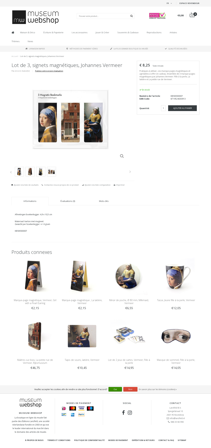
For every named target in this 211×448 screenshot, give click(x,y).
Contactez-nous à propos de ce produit (61, 185)
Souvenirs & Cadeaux (127, 32)
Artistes (173, 32)
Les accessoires (79, 32)
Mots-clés (104, 201)
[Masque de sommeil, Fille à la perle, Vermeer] (176, 335)
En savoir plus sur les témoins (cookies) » (158, 389)
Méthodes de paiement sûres (84, 48)
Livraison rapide (37, 48)
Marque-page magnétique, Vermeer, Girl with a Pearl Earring (35, 302)
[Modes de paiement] (64, 408)
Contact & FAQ (166, 440)
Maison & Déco (27, 32)
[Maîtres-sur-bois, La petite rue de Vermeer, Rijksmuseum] (35, 335)
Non (130, 389)
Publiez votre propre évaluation (49, 71)
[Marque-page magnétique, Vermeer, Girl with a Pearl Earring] (35, 276)
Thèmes (15, 41)
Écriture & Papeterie (53, 32)
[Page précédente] (11, 172)
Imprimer (120, 185)
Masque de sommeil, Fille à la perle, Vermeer (176, 361)
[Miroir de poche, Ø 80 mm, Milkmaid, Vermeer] (129, 276)
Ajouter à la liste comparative (97, 185)
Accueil (15, 56)
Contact (175, 403)
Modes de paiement (118, 440)
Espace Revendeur (189, 3)
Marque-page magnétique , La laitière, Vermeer (82, 302)
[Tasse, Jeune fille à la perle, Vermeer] (176, 276)
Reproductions (154, 32)
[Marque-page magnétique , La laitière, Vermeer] (82, 276)
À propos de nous (34, 440)
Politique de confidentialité (89, 440)
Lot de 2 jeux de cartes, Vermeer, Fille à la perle (129, 361)
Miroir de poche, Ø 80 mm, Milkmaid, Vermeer (129, 302)
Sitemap (182, 440)
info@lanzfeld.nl (177, 418)
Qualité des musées (177, 48)
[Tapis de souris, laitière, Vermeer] (82, 335)
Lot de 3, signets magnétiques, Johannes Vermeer (42, 56)
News (30, 41)
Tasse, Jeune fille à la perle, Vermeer (176, 300)
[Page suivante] (130, 172)
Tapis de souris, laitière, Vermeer (82, 359)
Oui (115, 389)
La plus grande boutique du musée (131, 48)
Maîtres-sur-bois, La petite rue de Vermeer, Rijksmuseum (35, 361)
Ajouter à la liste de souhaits (26, 185)
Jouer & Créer (102, 32)
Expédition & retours (143, 440)
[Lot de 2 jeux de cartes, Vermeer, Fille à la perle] (129, 335)
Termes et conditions (58, 440)
